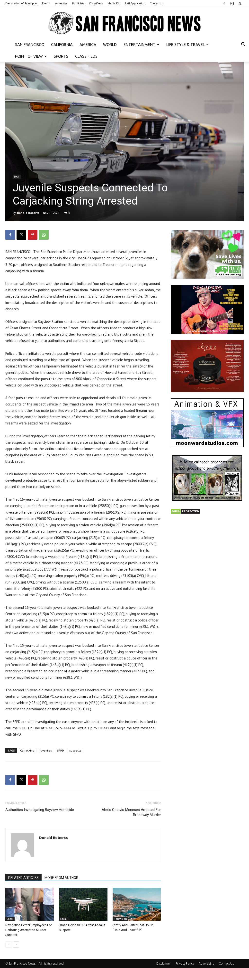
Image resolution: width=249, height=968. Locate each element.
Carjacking (27, 750)
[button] (243, 45)
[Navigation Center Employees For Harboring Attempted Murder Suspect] (29, 904)
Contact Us (157, 3)
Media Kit (113, 3)
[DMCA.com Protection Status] (185, 513)
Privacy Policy (185, 963)
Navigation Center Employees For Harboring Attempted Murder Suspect (28, 930)
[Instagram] (232, 3)
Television (120, 919)
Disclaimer (163, 963)
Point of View (29, 56)
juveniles (46, 750)
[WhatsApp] (44, 235)
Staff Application (134, 3)
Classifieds (86, 56)
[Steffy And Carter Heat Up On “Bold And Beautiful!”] (137, 904)
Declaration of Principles (21, 3)
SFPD (60, 750)
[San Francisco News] (124, 23)
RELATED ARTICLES (23, 878)
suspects (75, 750)
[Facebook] (224, 3)
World (110, 44)
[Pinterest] (32, 235)
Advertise (61, 3)
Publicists (78, 3)
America (88, 44)
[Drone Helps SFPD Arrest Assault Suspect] (83, 904)
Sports (61, 56)
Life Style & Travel (185, 44)
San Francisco (29, 44)
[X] (240, 3)
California (62, 44)
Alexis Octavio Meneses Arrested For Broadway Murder (131, 812)
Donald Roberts (28, 213)
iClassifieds (96, 3)
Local (16, 176)
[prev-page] (8, 944)
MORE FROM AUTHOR (61, 878)
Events (46, 3)
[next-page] (16, 944)
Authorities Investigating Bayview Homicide (39, 810)
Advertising (206, 963)
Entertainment (139, 44)
